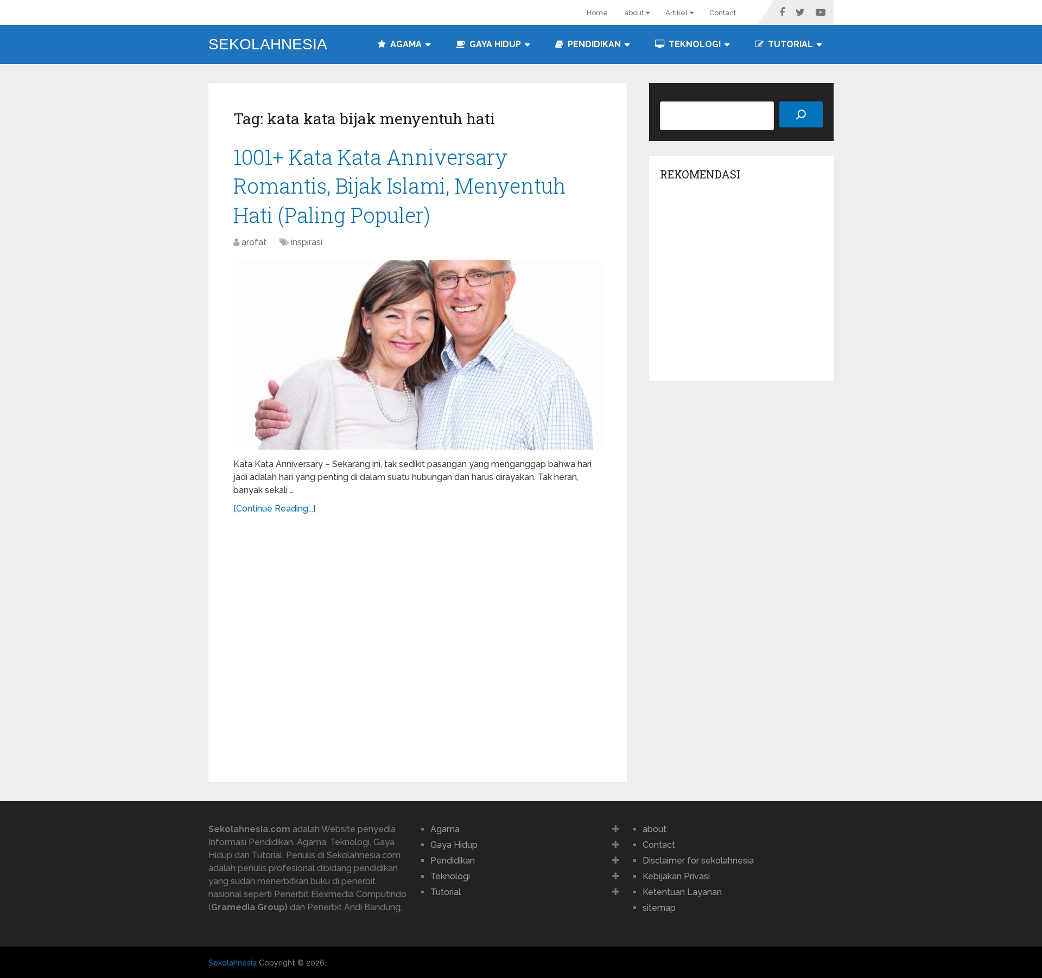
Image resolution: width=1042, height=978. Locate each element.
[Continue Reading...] (274, 508)
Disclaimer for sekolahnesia (698, 860)
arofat (254, 242)
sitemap (659, 908)
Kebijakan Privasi (676, 876)
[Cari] (801, 114)
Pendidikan (593, 44)
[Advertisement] (417, 642)
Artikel (676, 13)
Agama (405, 44)
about (634, 13)
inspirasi (306, 242)
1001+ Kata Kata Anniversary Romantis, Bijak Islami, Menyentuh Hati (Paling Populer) (399, 185)
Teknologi (693, 44)
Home (597, 13)
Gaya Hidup (494, 44)
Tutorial (789, 44)
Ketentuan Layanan (682, 892)
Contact (722, 13)
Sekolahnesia (267, 44)
